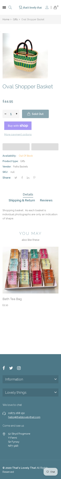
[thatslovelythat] (30, 7)
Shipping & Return (22, 200)
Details (28, 194)
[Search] (10, 7)
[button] (16, 146)
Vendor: (7, 166)
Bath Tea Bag (12, 299)
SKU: (5, 172)
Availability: (9, 155)
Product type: (10, 161)
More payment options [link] (18, 134)
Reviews (46, 200)
